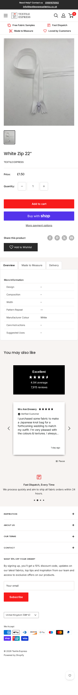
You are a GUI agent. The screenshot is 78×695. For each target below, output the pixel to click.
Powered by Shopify (14, 655)
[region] (39, 428)
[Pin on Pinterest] (57, 238)
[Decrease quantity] (22, 186)
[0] (71, 15)
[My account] (63, 15)
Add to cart (39, 203)
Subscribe (16, 597)
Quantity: (9, 186)
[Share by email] (71, 238)
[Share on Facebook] (50, 238)
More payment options (39, 225)
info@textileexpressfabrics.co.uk (40, 6)
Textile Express (14, 162)
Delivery (54, 265)
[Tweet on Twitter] (64, 238)
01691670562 (52, 2)
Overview (9, 265)
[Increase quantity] (44, 186)
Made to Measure (32, 265)
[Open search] (56, 15)
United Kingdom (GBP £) (18, 615)
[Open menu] (6, 15)
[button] (8, 428)
